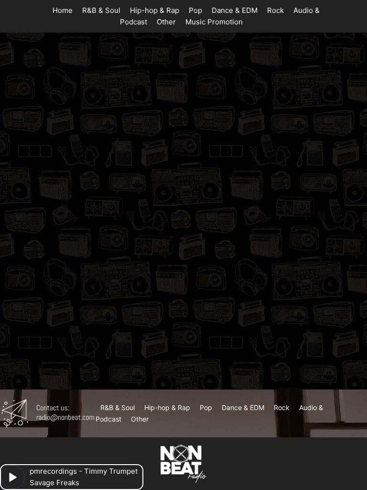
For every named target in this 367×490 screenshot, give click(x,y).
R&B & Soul (101, 10)
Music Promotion (214, 21)
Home (63, 10)
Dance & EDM (235, 10)
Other (166, 21)
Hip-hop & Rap (154, 10)
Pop (195, 10)
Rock (275, 10)
